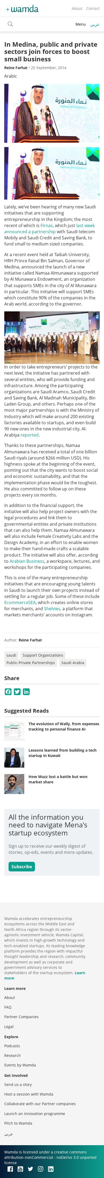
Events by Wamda (20, 1065)
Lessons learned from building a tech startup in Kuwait (63, 753)
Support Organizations (43, 655)
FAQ (7, 1007)
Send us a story (18, 1084)
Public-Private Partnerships (30, 662)
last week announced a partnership (49, 229)
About (77, 8)
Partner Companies (21, 1016)
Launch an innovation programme (34, 1113)
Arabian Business (27, 561)
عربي (95, 24)
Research (12, 1055)
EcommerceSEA (20, 602)
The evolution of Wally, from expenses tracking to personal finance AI (64, 726)
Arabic (10, 76)
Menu (80, 24)
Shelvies (52, 609)
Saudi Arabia (72, 662)
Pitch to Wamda (18, 1123)
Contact (93, 8)
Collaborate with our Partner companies (40, 1103)
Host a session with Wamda (28, 1094)
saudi (11, 655)
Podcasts (12, 1045)
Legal (9, 1026)
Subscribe (21, 867)
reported (30, 435)
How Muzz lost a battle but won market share (58, 779)
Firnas (47, 225)
